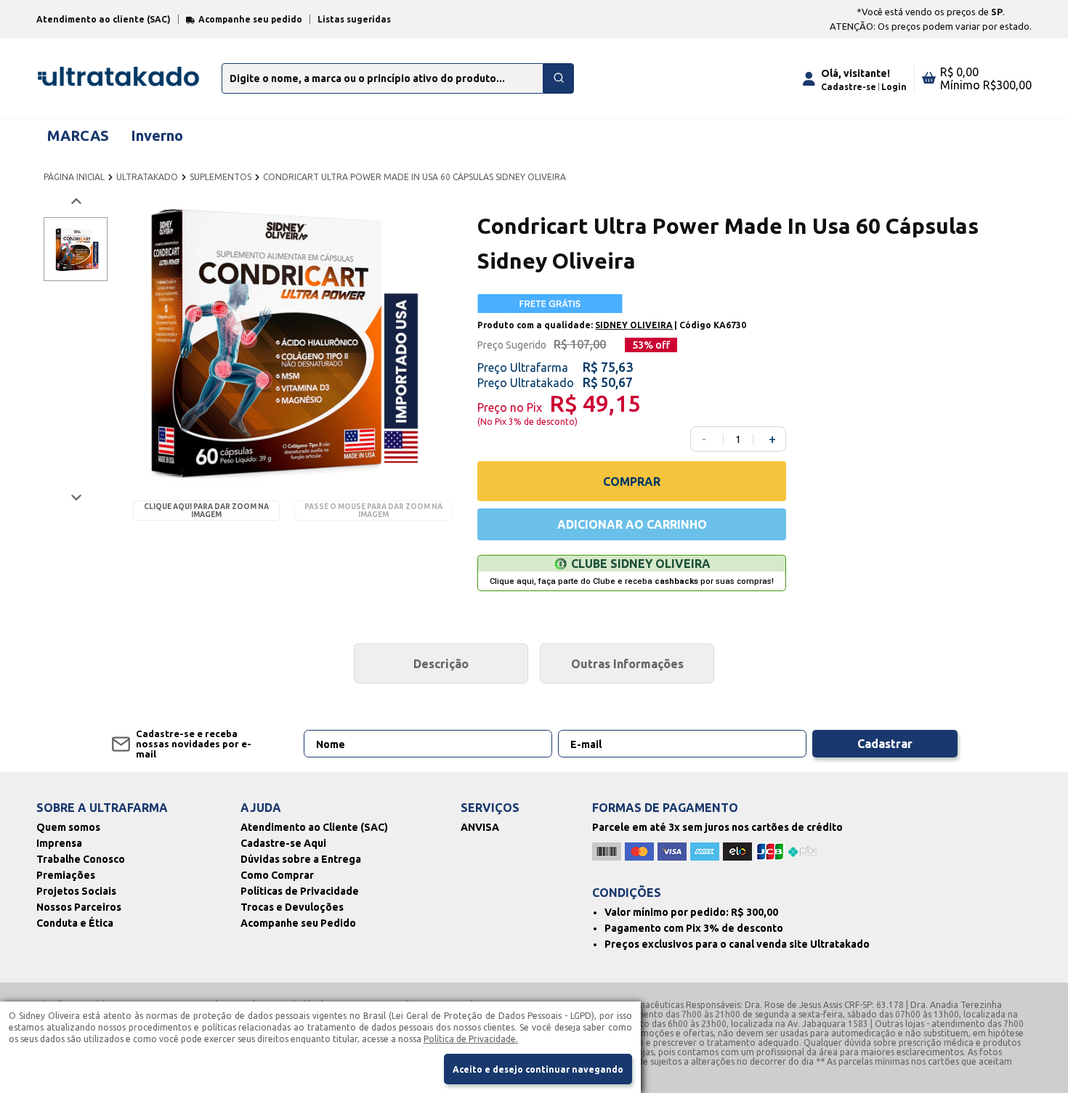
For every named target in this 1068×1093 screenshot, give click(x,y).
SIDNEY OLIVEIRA (634, 325)
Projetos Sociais (76, 891)
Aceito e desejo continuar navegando (538, 1069)
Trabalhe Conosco (80, 859)
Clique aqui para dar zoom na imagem (206, 511)
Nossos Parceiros (78, 907)
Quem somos (68, 827)
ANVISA (480, 827)
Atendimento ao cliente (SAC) (103, 19)
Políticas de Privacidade (299, 891)
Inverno (157, 135)
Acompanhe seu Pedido (298, 923)
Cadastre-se (848, 87)
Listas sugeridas (354, 19)
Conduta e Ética (74, 923)
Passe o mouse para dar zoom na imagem (373, 511)
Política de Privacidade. (471, 1039)
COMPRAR (631, 481)
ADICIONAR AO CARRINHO (632, 524)
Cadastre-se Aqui (283, 843)
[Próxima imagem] (75, 497)
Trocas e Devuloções (292, 907)
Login (894, 87)
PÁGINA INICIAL (74, 177)
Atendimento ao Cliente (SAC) (314, 827)
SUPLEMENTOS (220, 177)
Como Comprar (277, 875)
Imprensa (59, 843)
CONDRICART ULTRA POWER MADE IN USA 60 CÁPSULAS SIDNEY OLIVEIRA (414, 177)
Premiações (65, 875)
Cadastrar (885, 743)
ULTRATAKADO (147, 177)
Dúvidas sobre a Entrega (300, 859)
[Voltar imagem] (75, 201)
